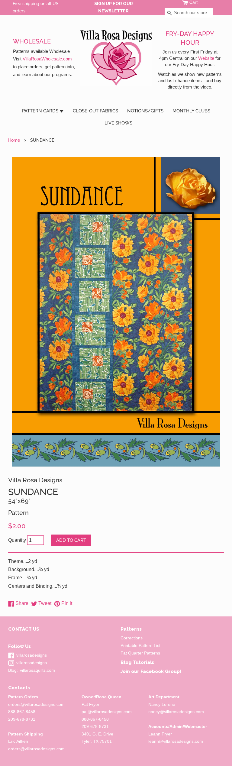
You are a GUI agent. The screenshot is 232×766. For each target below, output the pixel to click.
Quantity (17, 540)
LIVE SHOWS (118, 123)
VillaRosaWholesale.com (47, 58)
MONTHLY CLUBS (191, 111)
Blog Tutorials (137, 662)
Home (14, 140)
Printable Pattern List (140, 645)
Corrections (132, 638)
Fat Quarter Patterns (140, 653)
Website (206, 58)
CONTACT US (23, 629)
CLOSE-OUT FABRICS (95, 111)
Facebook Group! (160, 671)
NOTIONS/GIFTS (145, 111)
